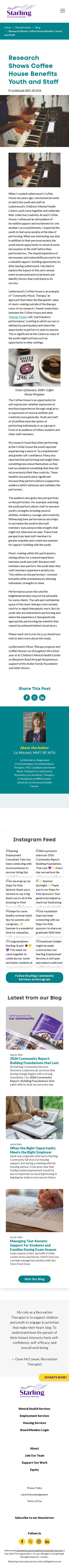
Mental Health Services (34, 1408)
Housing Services (34, 1423)
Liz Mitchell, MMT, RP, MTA (26, 90)
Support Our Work (34, 1462)
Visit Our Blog (34, 1279)
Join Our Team (34, 1455)
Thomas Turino (17, 316)
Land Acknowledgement (34, 1494)
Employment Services (34, 1415)
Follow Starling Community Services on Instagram (34, 977)
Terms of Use (34, 1501)
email (43, 634)
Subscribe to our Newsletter (34, 1517)
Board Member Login (34, 1430)
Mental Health (23, 27)
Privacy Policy (34, 1487)
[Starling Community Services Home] (22, 11)
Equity (34, 1469)
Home (7, 27)
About (34, 1448)
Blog (37, 27)
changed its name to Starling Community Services (39, 1550)
